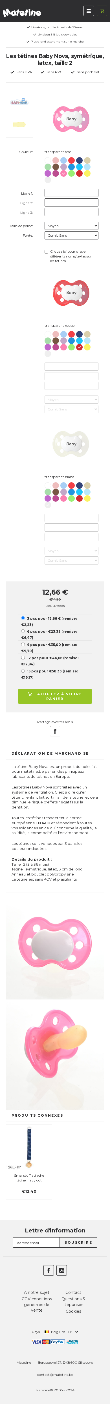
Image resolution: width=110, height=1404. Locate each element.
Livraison (58, 606)
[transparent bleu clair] (87, 166)
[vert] (47, 166)
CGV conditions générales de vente (37, 1304)
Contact (73, 1292)
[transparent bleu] (71, 166)
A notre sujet (36, 1292)
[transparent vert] (71, 172)
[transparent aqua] (79, 166)
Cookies (73, 1311)
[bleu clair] (63, 159)
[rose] (55, 159)
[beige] (87, 159)
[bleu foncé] (79, 159)
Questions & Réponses (73, 1301)
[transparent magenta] (55, 172)
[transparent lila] (47, 172)
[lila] (63, 166)
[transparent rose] (63, 172)
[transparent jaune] (87, 172)
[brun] (55, 166)
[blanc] (47, 159)
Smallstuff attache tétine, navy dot (29, 1177)
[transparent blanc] (47, 179)
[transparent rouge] (79, 172)
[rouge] (71, 159)
